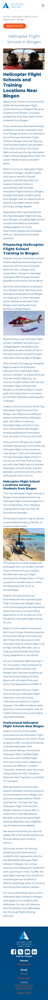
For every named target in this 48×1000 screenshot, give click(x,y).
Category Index (24, 993)
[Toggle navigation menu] (43, 5)
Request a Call (24, 964)
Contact (24, 973)
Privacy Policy (24, 978)
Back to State (15, 26)
